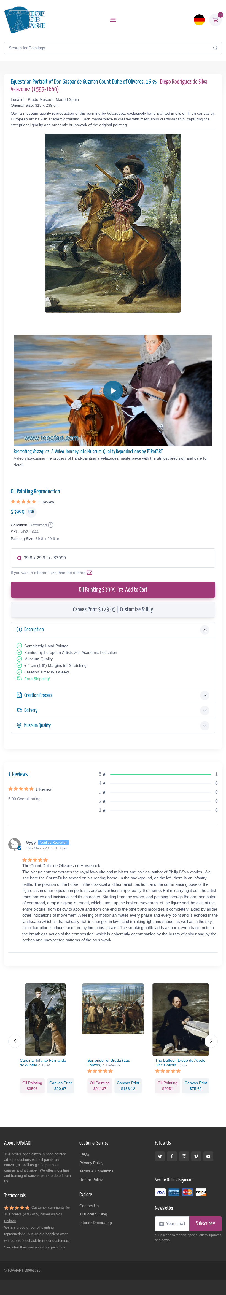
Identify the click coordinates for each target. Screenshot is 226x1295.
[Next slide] (211, 1041)
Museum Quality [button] (37, 725)
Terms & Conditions (96, 1171)
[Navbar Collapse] (113, 20)
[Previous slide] (14, 1041)
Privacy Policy (91, 1163)
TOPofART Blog (93, 1214)
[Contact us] (90, 572)
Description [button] (34, 629)
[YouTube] (208, 1156)
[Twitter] (160, 1156)
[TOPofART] (24, 19)
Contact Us (89, 1206)
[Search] (215, 48)
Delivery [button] (30, 710)
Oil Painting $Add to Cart (113, 590)
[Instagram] (184, 1156)
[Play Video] (113, 391)
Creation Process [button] (38, 695)
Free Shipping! (37, 678)
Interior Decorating (95, 1222)
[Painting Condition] (50, 525)
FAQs (84, 1154)
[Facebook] (172, 1156)
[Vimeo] (196, 1156)
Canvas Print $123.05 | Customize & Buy (113, 610)
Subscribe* (206, 1223)
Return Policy (91, 1179)
